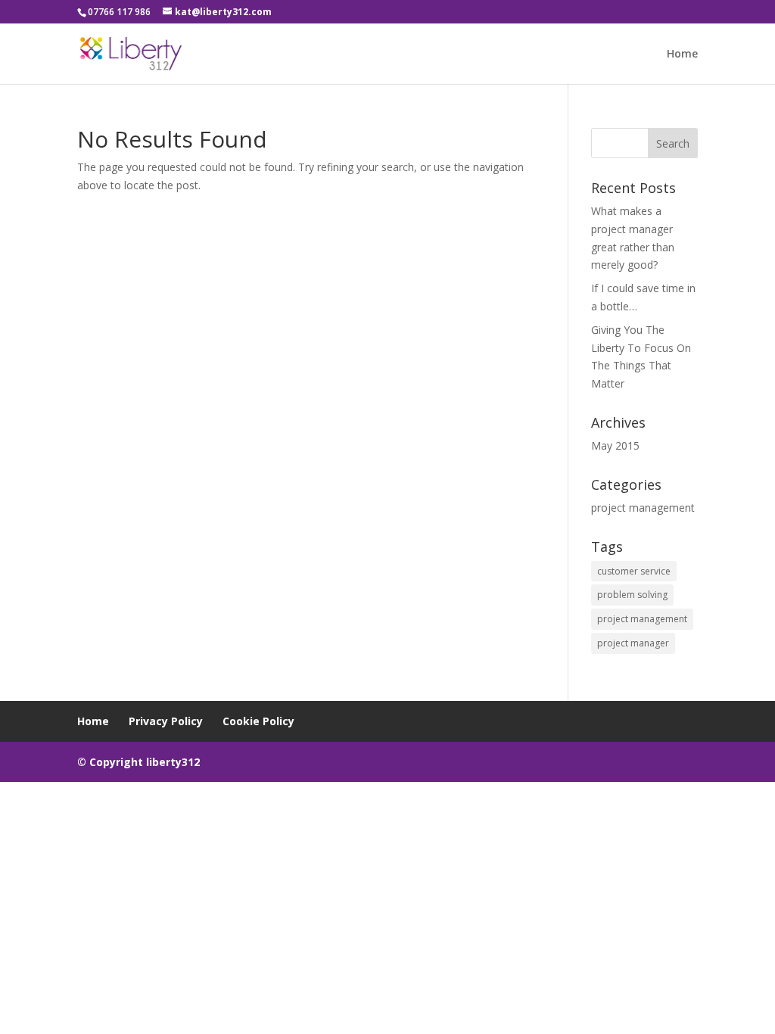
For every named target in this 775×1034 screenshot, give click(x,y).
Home (682, 54)
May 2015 (615, 445)
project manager (633, 643)
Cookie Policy (258, 721)
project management (643, 507)
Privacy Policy (166, 721)
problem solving (632, 594)
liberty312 (173, 762)
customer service (634, 571)
